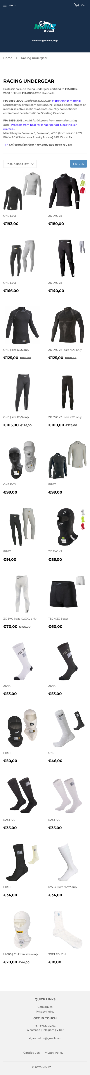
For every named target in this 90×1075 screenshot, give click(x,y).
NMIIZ (46, 1067)
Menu (12, 5)
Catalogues (45, 1006)
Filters (78, 163)
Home (7, 58)
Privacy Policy (45, 1011)
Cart (83, 5)
